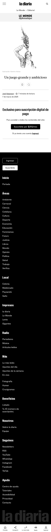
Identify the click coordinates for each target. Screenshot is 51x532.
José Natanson (8, 94)
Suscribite (10, 168)
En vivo (5, 375)
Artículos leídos (9, 347)
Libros (5, 244)
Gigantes (6, 323)
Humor (5, 385)
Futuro (5, 236)
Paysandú (7, 292)
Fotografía (7, 381)
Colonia (5, 284)
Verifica (5, 268)
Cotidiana (7, 211)
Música (5, 343)
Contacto (6, 502)
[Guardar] (22, 84)
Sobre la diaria (9, 427)
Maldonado (7, 288)
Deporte (6, 220)
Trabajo (5, 264)
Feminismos (8, 232)
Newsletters (8, 446)
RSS (4, 450)
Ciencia (5, 207)
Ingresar (10, 160)
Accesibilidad (8, 494)
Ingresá (35, 133)
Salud (5, 260)
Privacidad (7, 498)
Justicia (5, 240)
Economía (7, 224)
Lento (5, 319)
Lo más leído (8, 363)
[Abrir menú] (4, 4)
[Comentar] (28, 84)
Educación (7, 228)
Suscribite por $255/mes (25, 126)
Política (5, 256)
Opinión (6, 252)
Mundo (5, 248)
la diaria (6, 311)
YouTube (6, 454)
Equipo (5, 431)
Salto (4, 296)
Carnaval (6, 203)
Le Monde (20, 10)
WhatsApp (7, 459)
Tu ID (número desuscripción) (10, 410)
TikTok (5, 471)
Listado (5, 405)
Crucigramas (8, 389)
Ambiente (7, 199)
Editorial (31, 10)
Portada (6, 184)
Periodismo (7, 339)
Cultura (5, 216)
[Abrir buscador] (47, 3)
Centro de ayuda (10, 486)
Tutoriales (7, 490)
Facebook (7, 467)
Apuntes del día (9, 367)
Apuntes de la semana (13, 371)
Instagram (7, 463)
